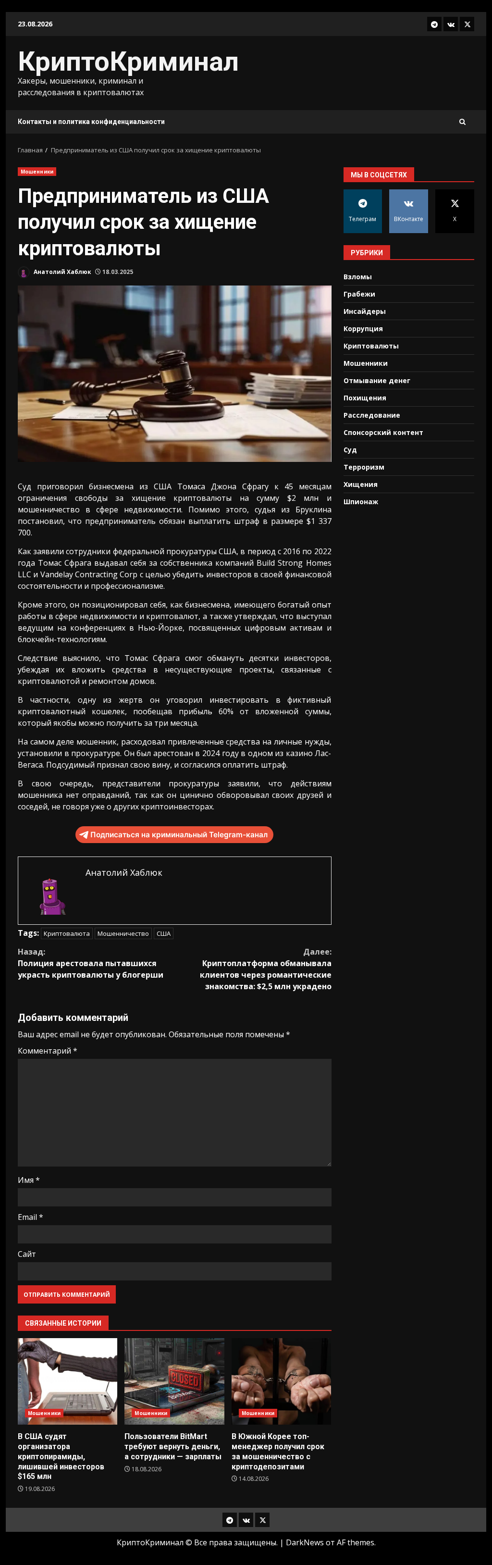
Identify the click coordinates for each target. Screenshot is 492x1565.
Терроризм (364, 467)
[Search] (462, 121)
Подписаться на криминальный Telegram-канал (179, 834)
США (164, 933)
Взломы (358, 276)
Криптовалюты (371, 345)
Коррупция (363, 328)
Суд (350, 449)
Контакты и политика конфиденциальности (91, 121)
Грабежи (359, 293)
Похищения (365, 397)
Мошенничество (123, 933)
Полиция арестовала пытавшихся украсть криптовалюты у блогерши (90, 963)
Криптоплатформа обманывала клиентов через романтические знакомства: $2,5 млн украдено (265, 969)
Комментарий (47, 1050)
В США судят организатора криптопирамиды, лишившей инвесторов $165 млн (67, 1381)
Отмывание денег (377, 380)
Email (30, 1217)
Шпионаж (361, 501)
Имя (29, 1180)
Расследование (372, 415)
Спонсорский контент (383, 432)
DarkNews (305, 1542)
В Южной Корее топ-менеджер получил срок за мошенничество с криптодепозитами (281, 1381)
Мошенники (37, 171)
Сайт (27, 1254)
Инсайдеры (365, 311)
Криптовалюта (67, 933)
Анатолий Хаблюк (61, 272)
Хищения (361, 484)
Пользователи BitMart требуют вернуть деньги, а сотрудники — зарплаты (174, 1381)
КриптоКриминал (128, 61)
